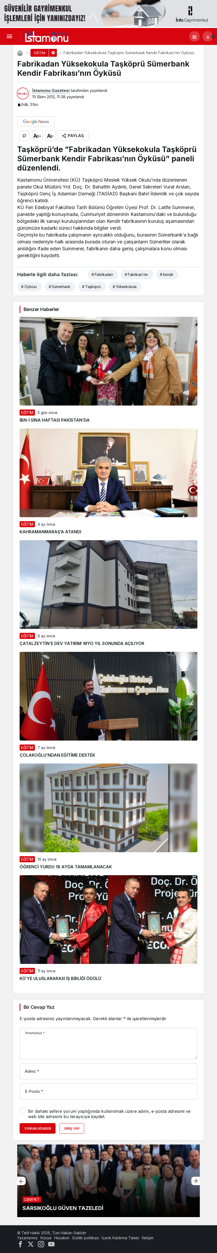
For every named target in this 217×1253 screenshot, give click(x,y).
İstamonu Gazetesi (51, 90)
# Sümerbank (59, 286)
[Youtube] (51, 1244)
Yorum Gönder (37, 1128)
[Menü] (9, 36)
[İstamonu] (46, 36)
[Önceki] (21, 1180)
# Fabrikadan (102, 274)
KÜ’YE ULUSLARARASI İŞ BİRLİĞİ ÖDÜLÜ (60, 978)
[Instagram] (41, 1244)
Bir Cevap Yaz (39, 1007)
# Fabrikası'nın (136, 274)
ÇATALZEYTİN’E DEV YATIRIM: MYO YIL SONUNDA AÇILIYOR (82, 643)
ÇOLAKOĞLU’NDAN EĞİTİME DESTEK (57, 755)
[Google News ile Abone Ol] (36, 121)
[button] (194, 36)
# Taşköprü (91, 286)
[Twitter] (31, 1244)
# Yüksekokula (125, 286)
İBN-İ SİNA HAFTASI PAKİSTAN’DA (55, 420)
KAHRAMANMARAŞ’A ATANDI (50, 531)
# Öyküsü (29, 286)
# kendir (166, 274)
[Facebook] (20, 1244)
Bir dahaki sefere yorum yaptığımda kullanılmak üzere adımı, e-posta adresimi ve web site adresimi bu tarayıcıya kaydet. (109, 1114)
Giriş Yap (72, 1128)
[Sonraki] (195, 1180)
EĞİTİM (27, 412)
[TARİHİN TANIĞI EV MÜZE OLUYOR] (108, 1180)
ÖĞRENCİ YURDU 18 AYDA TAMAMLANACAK (66, 866)
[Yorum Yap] (24, 135)
